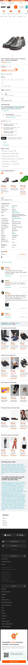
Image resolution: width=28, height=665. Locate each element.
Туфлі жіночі (4, 464)
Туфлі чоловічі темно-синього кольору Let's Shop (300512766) (14, 493)
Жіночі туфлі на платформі (19, 470)
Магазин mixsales (10, 114)
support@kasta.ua (5, 579)
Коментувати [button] (8, 275)
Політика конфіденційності (7, 623)
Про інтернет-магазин (6, 561)
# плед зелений (5, 166)
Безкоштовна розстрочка (7, 602)
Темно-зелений (18, 106)
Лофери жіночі (5, 469)
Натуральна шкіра (13, 108)
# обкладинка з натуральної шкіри (9, 150)
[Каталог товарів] (15, 7)
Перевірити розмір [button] (7, 85)
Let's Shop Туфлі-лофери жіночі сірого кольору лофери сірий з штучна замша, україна (13, 487)
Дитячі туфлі (4, 465)
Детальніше (6, 110)
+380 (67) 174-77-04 (6, 574)
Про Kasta (4, 589)
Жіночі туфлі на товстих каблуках (18, 467)
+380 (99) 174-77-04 (6, 577)
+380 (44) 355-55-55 (6, 572)
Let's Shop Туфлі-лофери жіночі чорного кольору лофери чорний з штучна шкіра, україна (13, 503)
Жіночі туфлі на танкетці (7, 472)
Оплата (3, 610)
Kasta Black (4, 594)
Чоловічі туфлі (19, 464)
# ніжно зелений (5, 161)
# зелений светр (19, 158)
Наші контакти (5, 558)
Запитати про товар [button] (10, 117)
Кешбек (3, 597)
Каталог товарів (14, 549)
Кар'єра (3, 564)
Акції (3, 607)
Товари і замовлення (6, 591)
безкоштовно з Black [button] (8, 125)
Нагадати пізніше (14, 661)
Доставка (3, 613)
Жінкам (4, 520)
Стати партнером (3, 3)
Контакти (3, 618)
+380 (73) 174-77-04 (6, 575)
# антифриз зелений (6, 163)
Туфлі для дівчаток (12, 465)
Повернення (4, 615)
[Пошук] (26, 7)
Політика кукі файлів (6, 626)
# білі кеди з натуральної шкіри (8, 158)
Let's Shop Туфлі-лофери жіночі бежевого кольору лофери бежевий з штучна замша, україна (14, 506)
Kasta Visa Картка (5, 599)
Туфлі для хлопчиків (13, 469)
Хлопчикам (5, 525)
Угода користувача (5, 621)
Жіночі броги (8, 324)
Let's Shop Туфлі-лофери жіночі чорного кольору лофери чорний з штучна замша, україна (13, 508)
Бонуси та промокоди (6, 605)
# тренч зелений (15, 163)
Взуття (4, 518)
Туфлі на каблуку (12, 464)
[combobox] (22, 7)
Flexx (2, 106)
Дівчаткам (5, 523)
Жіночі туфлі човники (7, 468)
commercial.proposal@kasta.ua (8, 581)
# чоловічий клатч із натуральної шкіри (10, 153)
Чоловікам (5, 522)
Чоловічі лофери (9, 470)
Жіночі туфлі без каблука (18, 468)
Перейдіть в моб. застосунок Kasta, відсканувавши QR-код (16, 654)
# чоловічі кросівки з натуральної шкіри (10, 156)
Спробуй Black (14, 545)
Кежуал (14, 233)
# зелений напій (13, 161)
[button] (6, 262)
